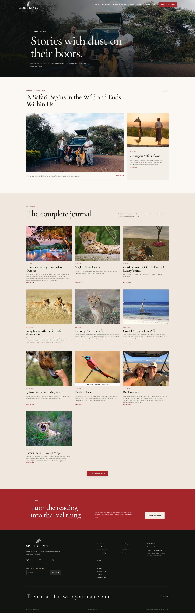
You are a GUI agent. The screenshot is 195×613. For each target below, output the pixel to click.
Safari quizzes (101, 577)
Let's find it (164, 596)
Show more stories (97, 473)
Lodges (131, 5)
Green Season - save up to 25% (43, 453)
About (138, 5)
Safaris (96, 5)
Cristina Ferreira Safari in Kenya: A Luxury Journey (144, 268)
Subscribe (55, 572)
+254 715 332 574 (152, 544)
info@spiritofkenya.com (154, 550)
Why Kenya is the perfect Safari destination (44, 332)
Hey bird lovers (84, 392)
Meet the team (126, 547)
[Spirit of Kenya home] (28, 5)
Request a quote (102, 571)
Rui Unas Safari (132, 392)
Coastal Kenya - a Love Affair (140, 331)
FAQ (98, 565)
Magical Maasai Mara (87, 267)
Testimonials (126, 550)
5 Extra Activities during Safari (44, 392)
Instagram (32, 560)
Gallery (124, 553)
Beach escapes (102, 550)
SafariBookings (60, 560)
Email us (99, 574)
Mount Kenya (106, 5)
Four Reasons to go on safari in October (44, 268)
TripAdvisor (45, 560)
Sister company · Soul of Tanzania (36, 564)
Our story (125, 544)
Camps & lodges (102, 553)
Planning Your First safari (90, 331)
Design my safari (168, 5)
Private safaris (101, 544)
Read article (30, 282)
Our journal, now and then (35, 568)
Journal (147, 5)
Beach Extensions (119, 5)
